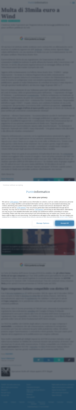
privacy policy (64, 217)
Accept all (65, 223)
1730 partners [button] (14, 202)
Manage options (43, 223)
